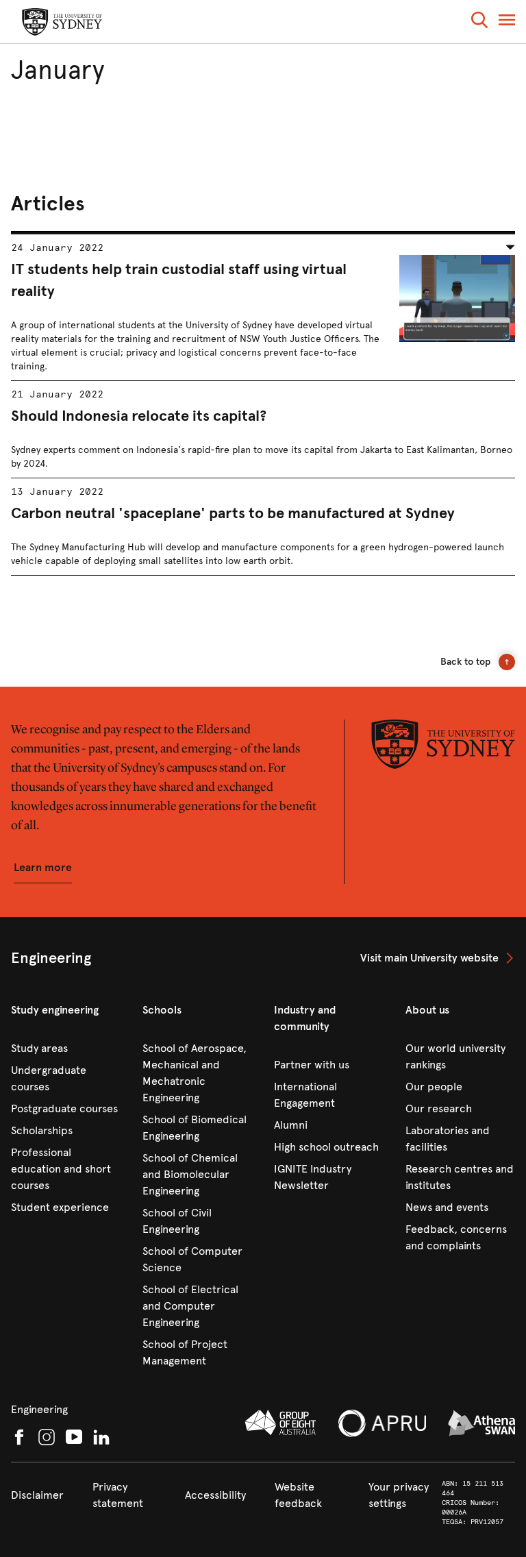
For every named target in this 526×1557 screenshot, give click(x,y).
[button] (479, 22)
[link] (437, 958)
